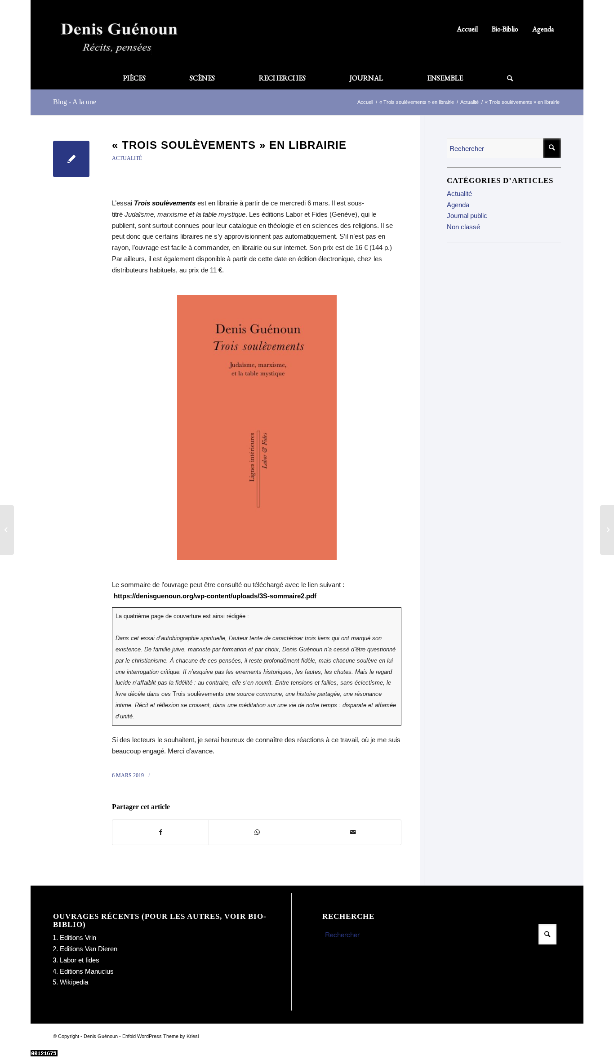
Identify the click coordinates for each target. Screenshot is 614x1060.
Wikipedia (74, 982)
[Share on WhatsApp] (257, 832)
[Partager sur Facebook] (160, 832)
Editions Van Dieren (88, 949)
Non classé (463, 227)
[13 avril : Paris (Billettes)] (7, 530)
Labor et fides (79, 960)
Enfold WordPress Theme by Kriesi (160, 1036)
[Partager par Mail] (353, 832)
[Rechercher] (499, 78)
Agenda (543, 29)
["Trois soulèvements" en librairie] (71, 159)
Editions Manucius (87, 971)
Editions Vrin (78, 937)
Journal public (467, 215)
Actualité (127, 158)
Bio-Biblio (505, 29)
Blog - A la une (74, 102)
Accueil (467, 29)
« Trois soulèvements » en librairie (229, 145)
